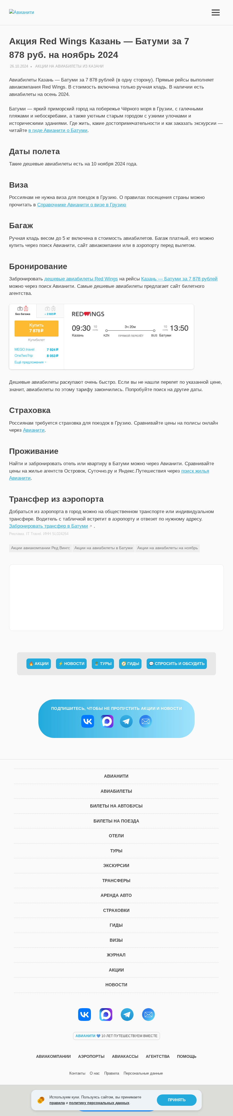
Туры (116, 850)
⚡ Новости (71, 663)
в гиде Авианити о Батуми (58, 130)
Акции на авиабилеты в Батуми (103, 548)
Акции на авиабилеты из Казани (69, 66)
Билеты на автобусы (116, 806)
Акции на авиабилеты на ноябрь (167, 548)
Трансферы (116, 880)
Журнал (116, 955)
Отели (116, 835)
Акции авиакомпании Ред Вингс (40, 548)
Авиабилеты (116, 791)
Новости (116, 984)
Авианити (34, 430)
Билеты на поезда (116, 821)
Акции (116, 970)
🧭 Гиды (130, 663)
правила (57, 1103)
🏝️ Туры (103, 663)
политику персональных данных (99, 1103)
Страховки (116, 910)
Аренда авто (116, 895)
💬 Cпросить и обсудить (177, 663)
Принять (177, 1100)
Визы (116, 940)
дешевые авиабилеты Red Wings (81, 279)
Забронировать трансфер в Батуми (48, 526)
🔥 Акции (39, 663)
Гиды (116, 925)
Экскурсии (116, 865)
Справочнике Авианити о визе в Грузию (81, 204)
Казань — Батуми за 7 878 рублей (179, 279)
